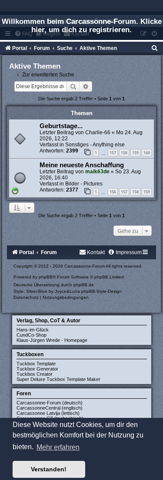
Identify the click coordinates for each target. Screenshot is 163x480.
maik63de (97, 172)
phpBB (46, 277)
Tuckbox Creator (35, 374)
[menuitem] (155, 48)
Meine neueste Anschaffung (82, 165)
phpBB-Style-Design (101, 291)
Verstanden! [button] (49, 469)
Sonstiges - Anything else (95, 145)
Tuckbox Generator (37, 368)
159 (135, 153)
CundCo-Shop (32, 335)
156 (113, 192)
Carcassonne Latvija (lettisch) (48, 413)
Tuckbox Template (36, 363)
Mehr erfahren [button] (58, 447)
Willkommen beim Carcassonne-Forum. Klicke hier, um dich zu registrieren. (82, 25)
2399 (72, 151)
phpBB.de (83, 284)
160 (146, 153)
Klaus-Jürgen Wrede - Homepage (52, 340)
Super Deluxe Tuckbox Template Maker (58, 379)
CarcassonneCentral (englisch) (50, 407)
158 (124, 153)
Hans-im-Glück (33, 329)
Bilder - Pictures (84, 184)
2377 (72, 190)
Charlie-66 (97, 132)
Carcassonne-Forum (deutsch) (50, 402)
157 (113, 153)
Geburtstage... (61, 125)
